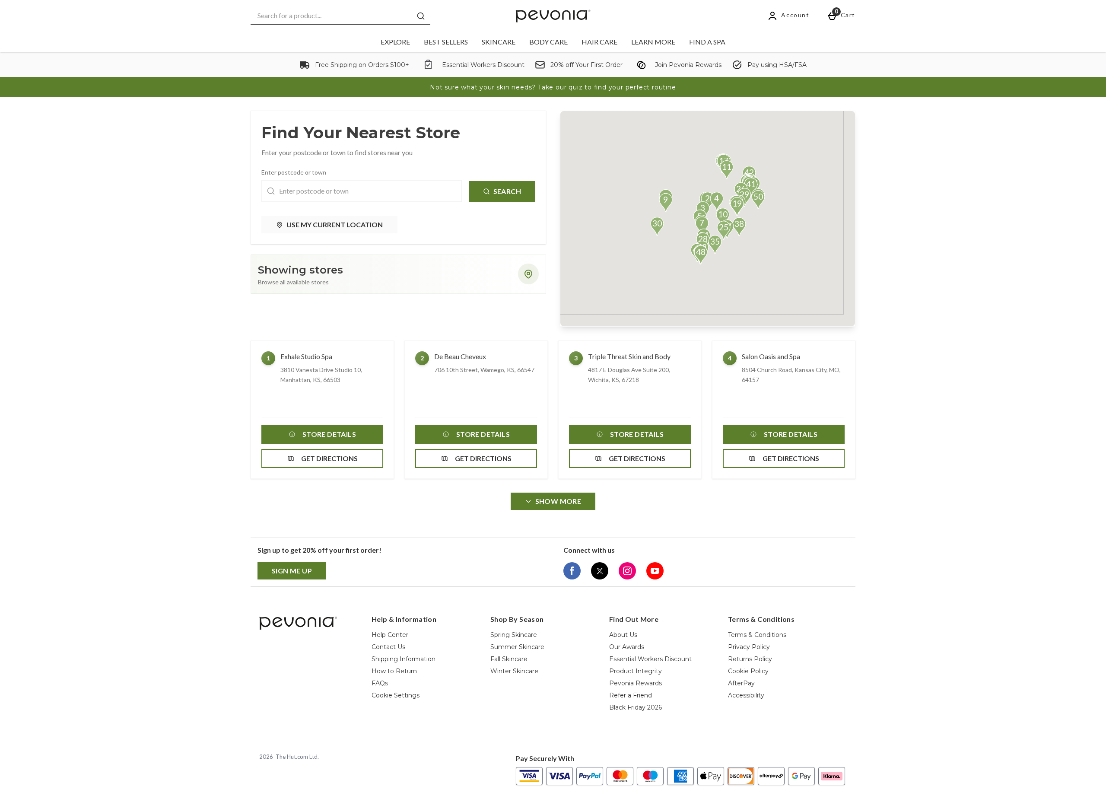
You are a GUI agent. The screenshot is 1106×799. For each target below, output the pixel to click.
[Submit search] (420, 16)
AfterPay (741, 683)
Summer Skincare (517, 647)
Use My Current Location (334, 224)
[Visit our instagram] (627, 570)
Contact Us (388, 647)
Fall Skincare (509, 659)
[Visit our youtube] (655, 570)
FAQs (380, 683)
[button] (717, 201)
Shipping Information (403, 659)
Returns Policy (750, 659)
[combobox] (340, 16)
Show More (558, 501)
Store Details (329, 434)
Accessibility (746, 695)
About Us (623, 635)
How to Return (394, 671)
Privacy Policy (749, 647)
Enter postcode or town (293, 172)
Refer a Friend (630, 695)
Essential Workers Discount (650, 659)
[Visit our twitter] (599, 570)
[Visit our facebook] (572, 570)
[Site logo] (553, 16)
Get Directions (329, 458)
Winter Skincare (514, 671)
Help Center (390, 635)
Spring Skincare (513, 635)
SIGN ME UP (292, 571)
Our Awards (626, 647)
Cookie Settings (396, 695)
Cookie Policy (748, 671)
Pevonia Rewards (635, 683)
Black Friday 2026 (635, 707)
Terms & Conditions (757, 635)
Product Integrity (635, 671)
